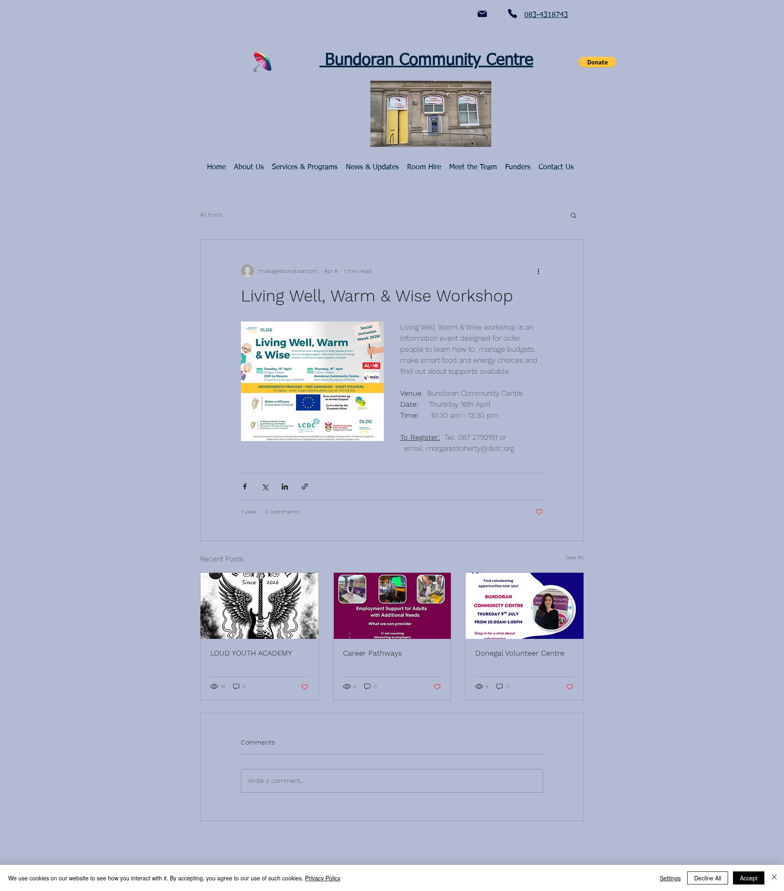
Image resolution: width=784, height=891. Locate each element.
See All (575, 557)
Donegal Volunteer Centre (519, 653)
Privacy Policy (323, 878)
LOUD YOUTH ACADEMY (251, 653)
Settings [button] (670, 878)
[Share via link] (305, 486)
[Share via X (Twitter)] (265, 486)
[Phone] (512, 13)
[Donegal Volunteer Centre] (525, 606)
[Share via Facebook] (245, 486)
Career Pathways (372, 653)
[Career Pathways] (392, 606)
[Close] (774, 877)
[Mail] (482, 14)
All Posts (211, 214)
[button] (597, 62)
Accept (748, 878)
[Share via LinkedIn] (285, 486)
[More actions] (538, 271)
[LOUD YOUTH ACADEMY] (259, 606)
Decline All (707, 878)
